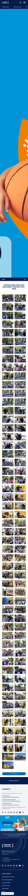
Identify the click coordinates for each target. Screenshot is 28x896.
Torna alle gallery (14, 773)
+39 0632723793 (16, 859)
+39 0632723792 (7, 859)
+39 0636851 (6, 858)
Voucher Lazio (5, 7)
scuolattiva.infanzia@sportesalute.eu (10, 805)
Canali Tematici (6, 873)
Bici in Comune (17, 7)
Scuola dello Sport (6, 882)
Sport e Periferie (6, 885)
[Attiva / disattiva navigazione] (25, 279)
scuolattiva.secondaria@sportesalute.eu (11, 801)
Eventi (3, 891)
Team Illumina (5, 888)
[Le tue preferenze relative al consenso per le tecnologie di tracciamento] (7, 893)
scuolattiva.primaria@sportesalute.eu (10, 797)
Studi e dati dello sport (7, 879)
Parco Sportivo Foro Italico (8, 876)
